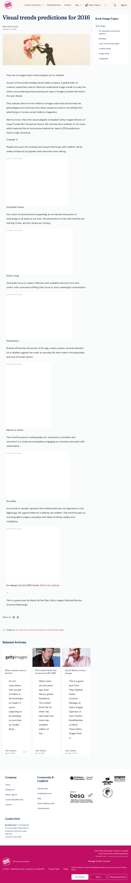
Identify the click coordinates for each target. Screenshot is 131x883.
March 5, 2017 (10, 753)
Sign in (124, 5)
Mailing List (10, 790)
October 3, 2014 (71, 753)
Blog (39, 798)
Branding (102, 38)
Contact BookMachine (14, 799)
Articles (50, 630)
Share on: (7, 617)
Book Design (59, 630)
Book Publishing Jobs (46, 803)
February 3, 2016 (9, 29)
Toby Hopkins (10, 750)
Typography (103, 58)
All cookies (80, 877)
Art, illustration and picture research (31, 630)
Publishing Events (44, 793)
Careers (9, 804)
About (8, 785)
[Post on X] (17, 617)
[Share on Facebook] (13, 617)
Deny (98, 877)
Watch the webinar (49, 585)
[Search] (114, 5)
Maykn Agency (11, 794)
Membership (43, 788)
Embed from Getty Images (14, 158)
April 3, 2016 (39, 753)
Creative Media (105, 48)
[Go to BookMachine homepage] (8, 5)
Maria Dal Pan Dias (10, 26)
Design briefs (104, 53)
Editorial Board (43, 808)
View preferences (118, 877)
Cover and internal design (109, 43)
